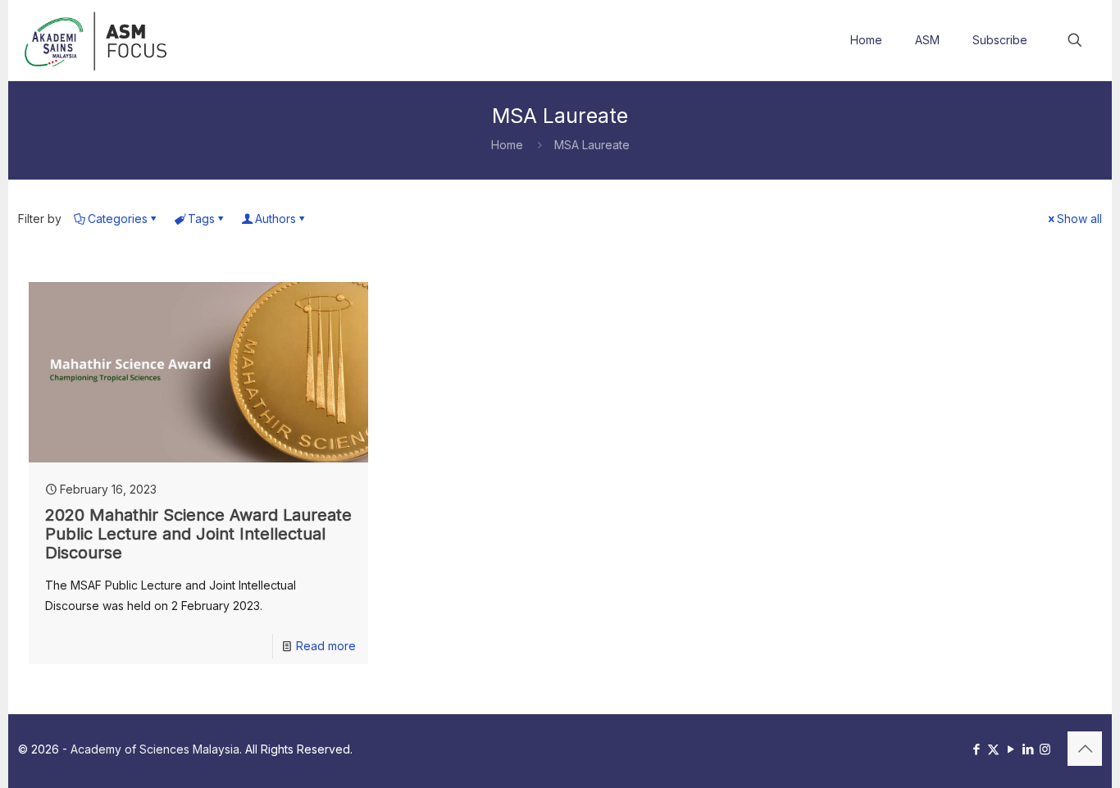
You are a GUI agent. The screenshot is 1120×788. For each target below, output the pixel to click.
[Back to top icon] (1085, 748)
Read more (326, 646)
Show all (1079, 218)
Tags (201, 218)
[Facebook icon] (976, 749)
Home (507, 145)
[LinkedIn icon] (1028, 749)
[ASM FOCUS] (98, 40)
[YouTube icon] (1010, 749)
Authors (275, 218)
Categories (118, 218)
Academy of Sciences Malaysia (155, 749)
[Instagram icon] (1045, 749)
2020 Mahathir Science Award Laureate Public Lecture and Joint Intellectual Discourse (198, 534)
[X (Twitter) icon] (993, 749)
